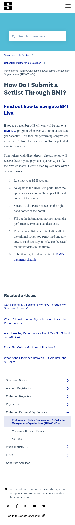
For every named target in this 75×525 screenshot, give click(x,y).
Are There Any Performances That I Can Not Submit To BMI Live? (37, 335)
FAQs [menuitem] (9, 454)
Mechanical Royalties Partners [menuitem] (28, 431)
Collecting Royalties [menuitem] (18, 396)
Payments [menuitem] (12, 404)
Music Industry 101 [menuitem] (18, 446)
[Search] (13, 36)
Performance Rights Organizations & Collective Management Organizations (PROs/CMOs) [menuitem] (39, 422)
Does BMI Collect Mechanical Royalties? (29, 347)
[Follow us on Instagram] (25, 506)
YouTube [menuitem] (17, 439)
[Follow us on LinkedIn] (43, 506)
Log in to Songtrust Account (24, 515)
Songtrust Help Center (16, 55)
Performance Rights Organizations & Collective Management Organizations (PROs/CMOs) (37, 72)
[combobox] (37, 36)
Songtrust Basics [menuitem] (16, 380)
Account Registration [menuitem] (19, 388)
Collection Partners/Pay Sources (22, 63)
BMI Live (10, 130)
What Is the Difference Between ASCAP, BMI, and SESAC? (35, 360)
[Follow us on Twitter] (8, 506)
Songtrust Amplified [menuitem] (18, 462)
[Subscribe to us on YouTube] (34, 506)
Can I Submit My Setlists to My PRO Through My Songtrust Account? (35, 306)
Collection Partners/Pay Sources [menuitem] (26, 412)
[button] (68, 381)
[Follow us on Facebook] (17, 506)
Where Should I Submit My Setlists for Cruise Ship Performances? (35, 321)
